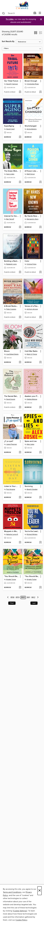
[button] (35, 33)
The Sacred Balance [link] (11, 396)
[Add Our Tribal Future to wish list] (20, 92)
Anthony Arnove (32, 309)
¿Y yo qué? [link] (8, 441)
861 (28, 597)
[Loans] (35, 13)
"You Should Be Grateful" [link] (11, 576)
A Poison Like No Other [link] (32, 171)
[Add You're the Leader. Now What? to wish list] (40, 542)
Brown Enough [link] (31, 81)
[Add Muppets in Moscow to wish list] (20, 542)
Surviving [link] (29, 486)
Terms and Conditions (12, 892)
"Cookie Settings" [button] (20, 911)
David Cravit (10, 129)
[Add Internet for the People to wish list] (20, 227)
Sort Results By (8, 41)
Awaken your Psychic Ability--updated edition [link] (32, 396)
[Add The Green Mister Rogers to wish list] (20, 182)
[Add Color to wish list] (40, 272)
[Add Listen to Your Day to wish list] (20, 497)
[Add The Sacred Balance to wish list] (20, 407)
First (12, 603)
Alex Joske (30, 444)
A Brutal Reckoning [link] (11, 306)
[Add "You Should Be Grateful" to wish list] (20, 587)
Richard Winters (32, 534)
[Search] (3, 13)
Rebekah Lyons (11, 264)
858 (12, 597)
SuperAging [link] (9, 126)
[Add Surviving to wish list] (40, 497)
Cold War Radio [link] (31, 351)
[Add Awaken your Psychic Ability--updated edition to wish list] (40, 407)
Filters (6, 48)
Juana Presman (11, 444)
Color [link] (27, 261)
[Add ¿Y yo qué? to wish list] (20, 452)
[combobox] (17, 13)
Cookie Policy (21, 920)
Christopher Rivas (33, 84)
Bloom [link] (7, 351)
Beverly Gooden (32, 489)
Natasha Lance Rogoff (13, 534)
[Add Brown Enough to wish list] (40, 92)
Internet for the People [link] (11, 216)
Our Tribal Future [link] (11, 81)
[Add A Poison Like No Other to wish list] (40, 182)
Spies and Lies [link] (31, 441)
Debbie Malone (32, 399)
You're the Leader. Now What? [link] (32, 531)
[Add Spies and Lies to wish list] (40, 452)
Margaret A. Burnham (33, 219)
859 (18, 597)
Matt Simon (31, 174)
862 (33, 597)
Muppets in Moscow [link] (11, 531)
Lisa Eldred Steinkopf (13, 354)
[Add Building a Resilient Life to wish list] (20, 272)
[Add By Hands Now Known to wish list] (40, 227)
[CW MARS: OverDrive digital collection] (22, 5)
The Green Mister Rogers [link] (11, 171)
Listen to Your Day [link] (11, 486)
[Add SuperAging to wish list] (20, 137)
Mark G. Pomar (32, 354)
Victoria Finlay (31, 264)
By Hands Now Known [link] (32, 216)
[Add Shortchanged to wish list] (40, 137)
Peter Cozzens (11, 309)
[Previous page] (8, 597)
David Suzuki (10, 399)
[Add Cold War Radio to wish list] (40, 362)
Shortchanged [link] (30, 126)
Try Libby (10, 19)
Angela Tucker (11, 579)
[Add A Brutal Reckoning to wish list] (20, 317)
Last (34, 603)
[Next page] (37, 597)
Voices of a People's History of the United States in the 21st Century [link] (32, 306)
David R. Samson (12, 84)
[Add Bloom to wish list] (20, 362)
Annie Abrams (32, 129)
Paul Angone (10, 489)
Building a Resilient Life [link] (11, 261)
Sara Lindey (10, 174)
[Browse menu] (40, 13)
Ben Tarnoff (10, 219)
